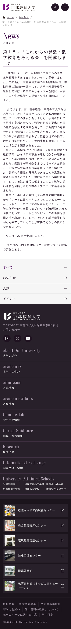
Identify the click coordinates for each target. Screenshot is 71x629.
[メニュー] (65, 7)
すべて (8, 267)
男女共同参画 (27, 604)
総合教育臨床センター (32, 525)
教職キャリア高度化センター (36, 510)
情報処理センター (29, 555)
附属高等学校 (32, 489)
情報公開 (8, 604)
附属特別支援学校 (56, 489)
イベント (9, 298)
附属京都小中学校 (34, 484)
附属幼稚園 (9, 484)
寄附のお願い (11, 609)
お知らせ (9, 277)
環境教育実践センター (32, 540)
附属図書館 (25, 570)
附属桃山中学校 (11, 489)
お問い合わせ (11, 329)
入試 (6, 288)
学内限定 (47, 614)
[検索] (55, 7)
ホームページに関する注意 (20, 614)
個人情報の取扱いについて (42, 609)
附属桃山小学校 (55, 484)
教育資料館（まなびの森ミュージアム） (38, 586)
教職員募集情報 (51, 604)
